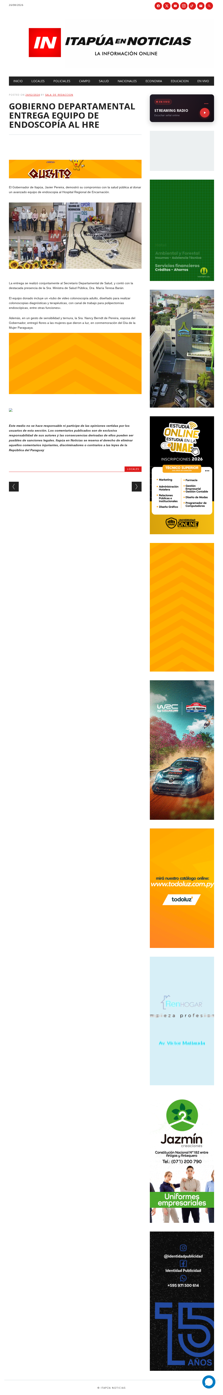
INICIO (18, 81)
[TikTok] (192, 6)
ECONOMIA (153, 81)
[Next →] (137, 487)
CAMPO (84, 81)
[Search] (209, 6)
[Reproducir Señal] (204, 112)
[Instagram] (184, 6)
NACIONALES (127, 81)
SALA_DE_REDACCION (59, 94)
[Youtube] (175, 6)
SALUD (104, 81)
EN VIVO (203, 81)
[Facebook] (158, 6)
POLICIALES (61, 81)
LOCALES (38, 81)
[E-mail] (200, 6)
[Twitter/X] (167, 6)
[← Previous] (14, 487)
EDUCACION (180, 81)
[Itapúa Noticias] (111, 67)
